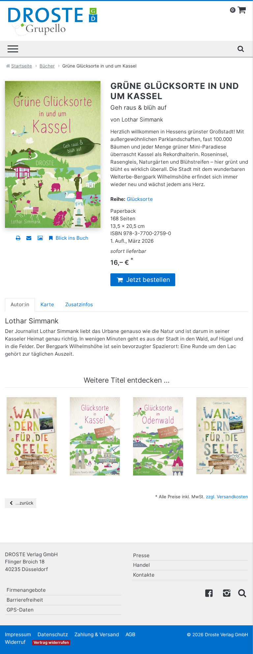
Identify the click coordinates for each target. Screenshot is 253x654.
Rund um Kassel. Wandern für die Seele (32, 413)
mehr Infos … (34, 446)
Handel (141, 565)
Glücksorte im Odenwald (158, 410)
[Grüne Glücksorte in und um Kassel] (52, 154)
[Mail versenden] (28, 238)
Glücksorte (140, 199)
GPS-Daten (20, 610)
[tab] (20, 304)
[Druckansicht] (17, 238)
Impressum (18, 634)
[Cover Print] (40, 238)
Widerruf (15, 642)
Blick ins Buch (71, 238)
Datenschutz (53, 634)
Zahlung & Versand (96, 634)
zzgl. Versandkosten (227, 496)
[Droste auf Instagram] (225, 592)
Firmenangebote (26, 590)
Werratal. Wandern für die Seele (221, 413)
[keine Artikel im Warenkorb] (242, 10)
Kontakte (144, 575)
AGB (130, 634)
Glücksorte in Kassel (95, 410)
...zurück (23, 502)
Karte (47, 304)
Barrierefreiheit (25, 600)
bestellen (34, 458)
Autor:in (20, 304)
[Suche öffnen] (240, 49)
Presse (141, 555)
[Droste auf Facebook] (209, 592)
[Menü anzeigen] (13, 49)
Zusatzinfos (79, 304)
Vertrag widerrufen (51, 642)
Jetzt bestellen (147, 280)
